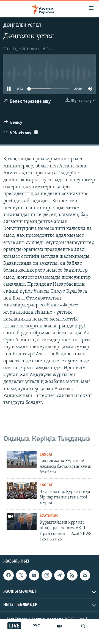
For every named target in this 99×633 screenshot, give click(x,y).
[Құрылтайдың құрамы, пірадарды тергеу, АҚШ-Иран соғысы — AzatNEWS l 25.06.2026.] (22, 521)
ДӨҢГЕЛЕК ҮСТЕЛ (22, 25)
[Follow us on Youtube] (34, 575)
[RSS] (72, 575)
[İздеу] (83, 626)
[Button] (13, 124)
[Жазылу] (85, 575)
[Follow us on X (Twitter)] (21, 575)
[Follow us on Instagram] (47, 575)
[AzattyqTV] (59, 626)
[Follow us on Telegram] (59, 575)
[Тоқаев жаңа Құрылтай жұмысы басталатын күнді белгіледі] (22, 459)
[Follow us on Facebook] (8, 575)
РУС (36, 626)
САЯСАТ (46, 455)
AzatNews (49, 516)
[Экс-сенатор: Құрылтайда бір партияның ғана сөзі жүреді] (22, 490)
